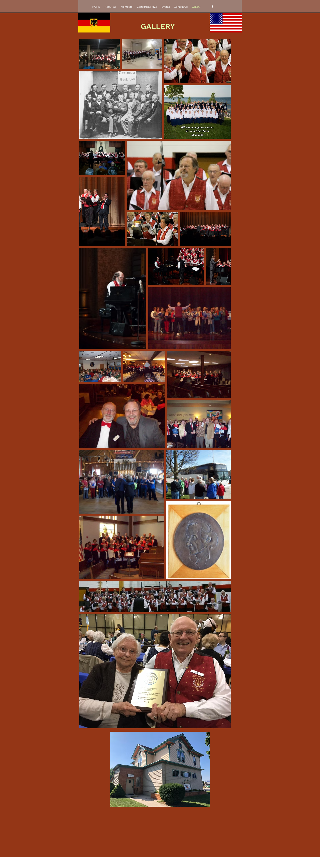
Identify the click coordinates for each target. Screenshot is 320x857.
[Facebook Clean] (212, 6)
